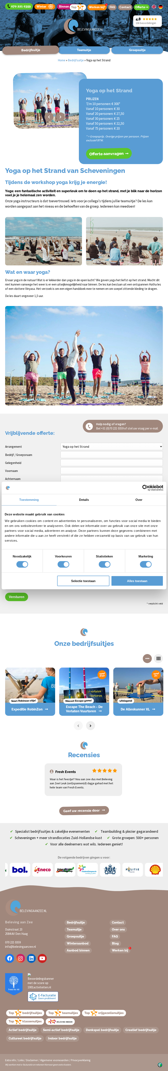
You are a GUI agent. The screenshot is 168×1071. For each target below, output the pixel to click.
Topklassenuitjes (25, 1021)
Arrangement (13, 447)
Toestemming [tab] (29, 499)
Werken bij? (98, 6)
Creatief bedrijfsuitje (140, 1030)
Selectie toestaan (83, 580)
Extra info (10, 1060)
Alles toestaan (137, 580)
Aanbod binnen (78, 950)
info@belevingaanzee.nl (20, 947)
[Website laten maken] (160, 1064)
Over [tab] (138, 499)
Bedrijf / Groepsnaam (18, 455)
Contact (125, 7)
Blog (115, 943)
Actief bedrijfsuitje (22, 1030)
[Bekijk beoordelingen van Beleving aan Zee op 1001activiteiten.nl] (41, 981)
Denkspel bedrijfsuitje (102, 1030)
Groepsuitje (137, 50)
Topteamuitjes (63, 1013)
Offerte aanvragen (107, 153)
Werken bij (121, 950)
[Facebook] (9, 958)
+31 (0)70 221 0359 (112, 428)
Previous (48, 116)
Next (60, 116)
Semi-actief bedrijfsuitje (61, 1030)
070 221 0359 (13, 942)
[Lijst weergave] (158, 658)
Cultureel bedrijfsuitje (25, 1038)
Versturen (16, 597)
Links (21, 1060)
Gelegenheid (13, 463)
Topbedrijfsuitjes (25, 1013)
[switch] (59, 564)
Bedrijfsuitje (30, 50)
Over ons (118, 929)
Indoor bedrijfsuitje (62, 1038)
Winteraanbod (78, 943)
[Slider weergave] (147, 658)
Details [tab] (84, 499)
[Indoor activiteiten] (60, 1021)
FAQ (112, 7)
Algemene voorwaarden (54, 1060)
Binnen (64, 6)
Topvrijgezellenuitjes (104, 1013)
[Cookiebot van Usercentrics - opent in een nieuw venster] (145, 488)
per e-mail (151, 428)
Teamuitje (84, 50)
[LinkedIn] (31, 958)
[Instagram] (20, 958)
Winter (41, 6)
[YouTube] (42, 958)
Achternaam (12, 479)
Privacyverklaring (80, 1060)
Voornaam (11, 471)
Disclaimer (32, 1060)
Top (73, 7)
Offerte (140, 7)
